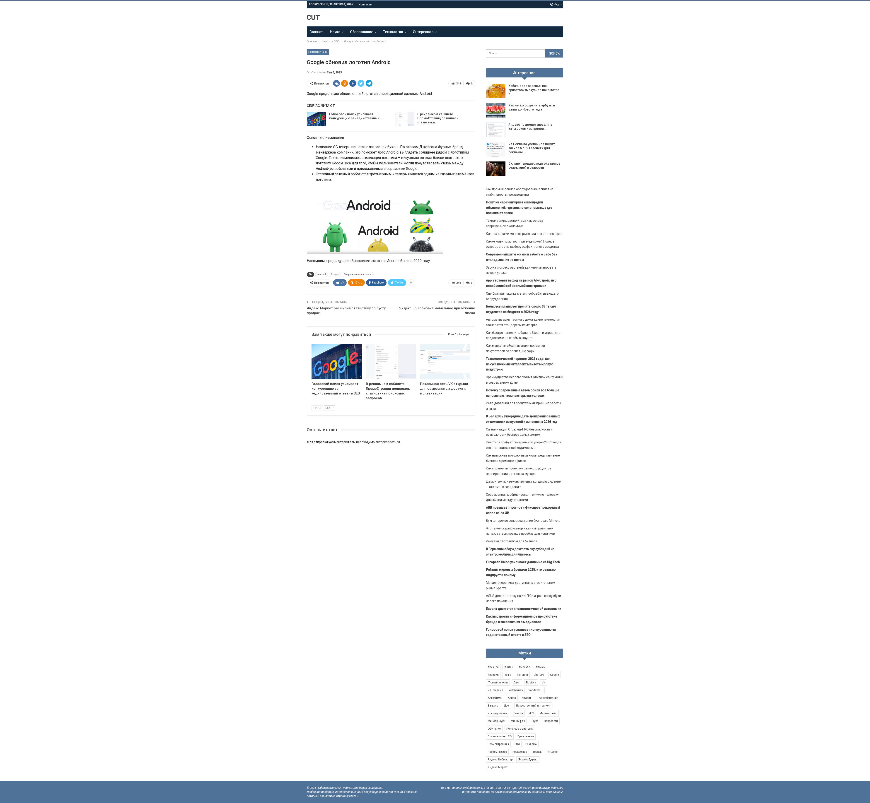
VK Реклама (495, 690)
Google (335, 274)
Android (321, 274)
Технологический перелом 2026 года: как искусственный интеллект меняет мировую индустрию (519, 364)
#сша (507, 674)
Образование (361, 32)
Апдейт (526, 698)
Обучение (494, 728)
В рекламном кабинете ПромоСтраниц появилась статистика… (437, 118)
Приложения (525, 736)
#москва (524, 667)
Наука (335, 32)
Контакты (365, 4)
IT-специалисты (498, 682)
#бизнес (493, 667)
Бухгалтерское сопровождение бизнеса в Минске (523, 520)
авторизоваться (387, 442)
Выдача (493, 705)
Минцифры (518, 721)
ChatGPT (539, 674)
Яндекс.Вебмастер (500, 759)
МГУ (531, 713)
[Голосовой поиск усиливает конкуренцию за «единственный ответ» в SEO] (316, 119)
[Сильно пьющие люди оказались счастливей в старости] (495, 168)
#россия (493, 674)
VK (543, 682)
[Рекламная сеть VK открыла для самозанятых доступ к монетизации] (445, 361)
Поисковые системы (519, 728)
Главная (316, 32)
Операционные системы (357, 274)
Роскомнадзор (497, 751)
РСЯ (517, 744)
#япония (522, 674)
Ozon (517, 682)
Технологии (393, 32)
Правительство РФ (500, 736)
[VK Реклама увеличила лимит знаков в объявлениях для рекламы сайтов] (495, 149)
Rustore (531, 682)
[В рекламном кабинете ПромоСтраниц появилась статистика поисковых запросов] (404, 119)
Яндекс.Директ (528, 759)
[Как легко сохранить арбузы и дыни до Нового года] (495, 110)
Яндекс (553, 751)
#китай (508, 667)
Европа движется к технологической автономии (523, 609)
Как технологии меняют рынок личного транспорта (524, 234)
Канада (518, 713)
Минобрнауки (496, 721)
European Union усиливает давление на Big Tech (523, 562)
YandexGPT (536, 690)
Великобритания (547, 698)
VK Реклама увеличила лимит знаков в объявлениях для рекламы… (531, 148)
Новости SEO (317, 52)
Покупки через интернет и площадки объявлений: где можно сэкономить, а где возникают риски (519, 207)
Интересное (423, 32)
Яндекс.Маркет (498, 767)
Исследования (497, 713)
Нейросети (551, 721)
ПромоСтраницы (498, 744)
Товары (537, 751)
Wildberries (516, 690)
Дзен (507, 705)
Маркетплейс (548, 713)
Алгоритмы (495, 698)
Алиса (512, 698)
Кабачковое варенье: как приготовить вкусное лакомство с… (533, 90)
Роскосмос (519, 751)
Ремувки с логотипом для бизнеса (511, 541)
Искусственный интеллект (533, 705)
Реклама (531, 744)
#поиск (540, 667)
